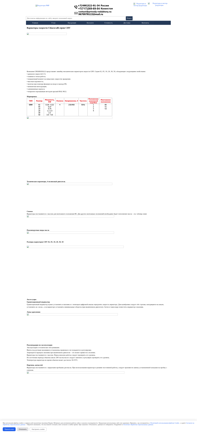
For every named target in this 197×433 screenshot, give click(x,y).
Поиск (129, 18)
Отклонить (23, 429)
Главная (35, 23)
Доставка (126, 23)
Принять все (9, 429)
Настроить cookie (38, 429)
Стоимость (108, 23)
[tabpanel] (98, 224)
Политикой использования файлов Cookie (164, 423)
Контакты (145, 23)
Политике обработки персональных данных (138, 424)
